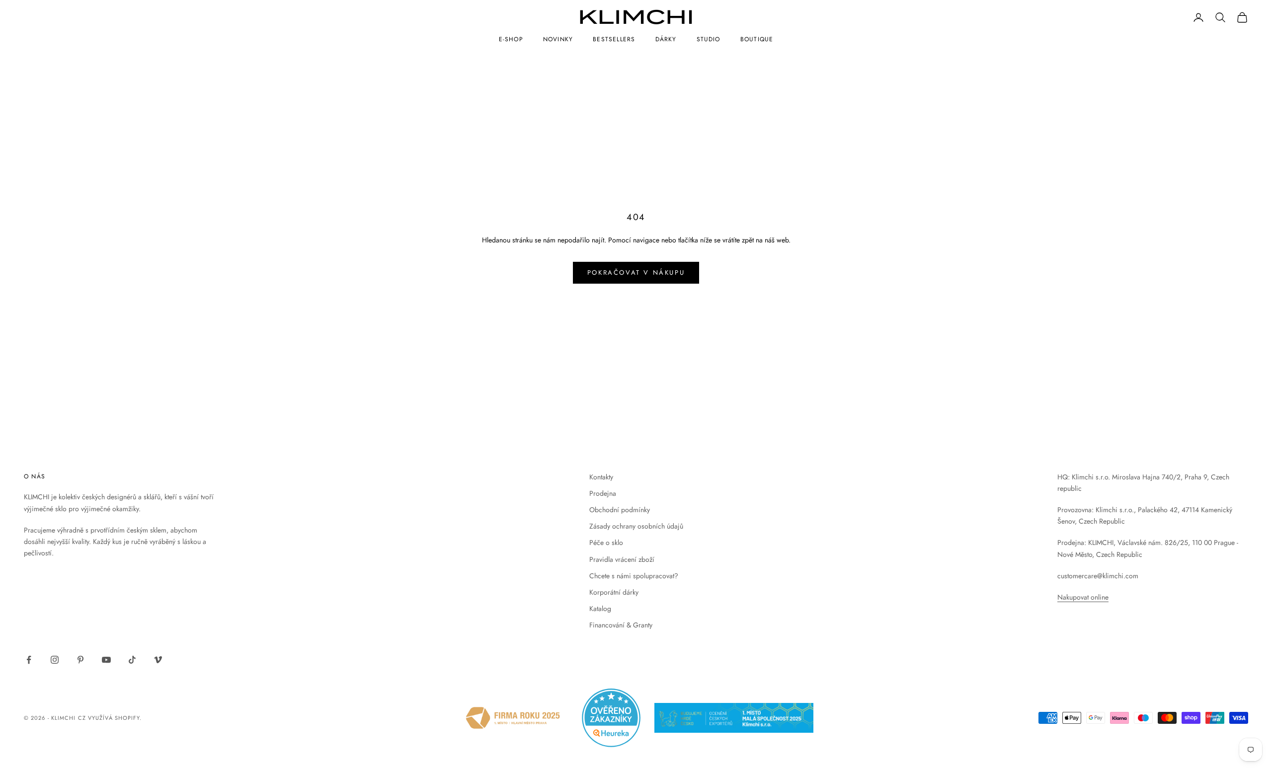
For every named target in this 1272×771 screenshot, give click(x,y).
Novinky (558, 39)
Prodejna (602, 493)
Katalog (600, 609)
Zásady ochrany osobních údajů (636, 526)
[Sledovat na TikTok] (132, 660)
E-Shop (511, 39)
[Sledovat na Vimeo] (158, 660)
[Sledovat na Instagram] (55, 660)
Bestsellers (614, 39)
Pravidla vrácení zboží (621, 559)
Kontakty (601, 477)
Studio (708, 39)
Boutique (757, 39)
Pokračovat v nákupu (636, 272)
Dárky (666, 39)
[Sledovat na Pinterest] (80, 660)
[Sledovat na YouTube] (106, 660)
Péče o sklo (606, 542)
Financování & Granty (620, 625)
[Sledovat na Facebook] (29, 660)
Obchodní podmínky (619, 510)
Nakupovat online (1083, 597)
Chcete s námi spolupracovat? (633, 576)
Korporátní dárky (613, 592)
